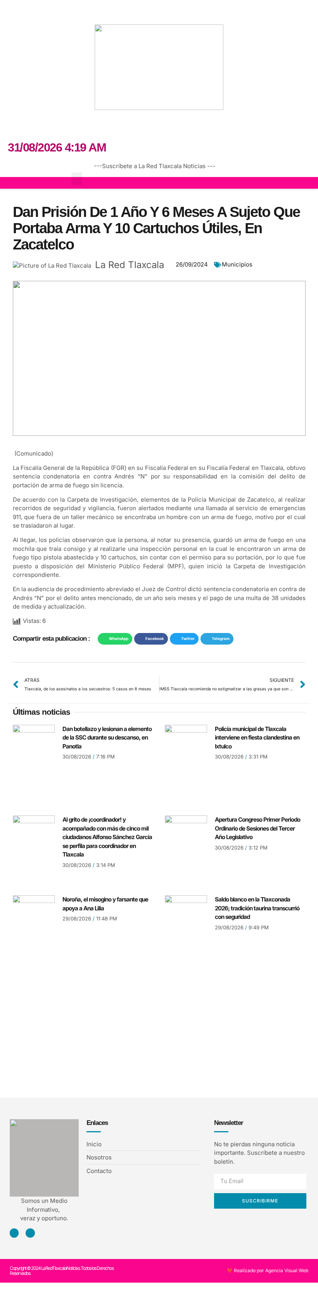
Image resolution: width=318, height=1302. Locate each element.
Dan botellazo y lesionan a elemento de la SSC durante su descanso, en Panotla (107, 737)
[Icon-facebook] (14, 1232)
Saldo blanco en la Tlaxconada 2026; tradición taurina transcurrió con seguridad (257, 908)
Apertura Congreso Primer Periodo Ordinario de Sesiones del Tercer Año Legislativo (257, 828)
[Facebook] (159, 125)
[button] (13, 10)
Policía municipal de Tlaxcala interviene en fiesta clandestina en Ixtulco (257, 737)
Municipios (237, 264)
